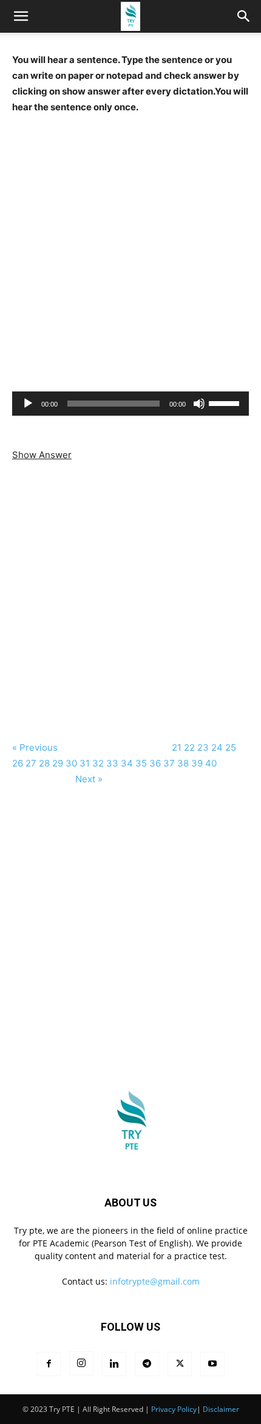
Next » (89, 779)
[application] (130, 403)
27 (30, 763)
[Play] (28, 404)
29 (57, 763)
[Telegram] (147, 1364)
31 (85, 763)
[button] (244, 16)
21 (176, 747)
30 (71, 763)
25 (230, 747)
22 (189, 747)
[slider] (226, 402)
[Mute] (199, 404)
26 (17, 763)
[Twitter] (180, 1364)
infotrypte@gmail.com (155, 1281)
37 (169, 763)
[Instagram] (81, 1363)
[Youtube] (212, 1364)
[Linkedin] (114, 1364)
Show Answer (42, 455)
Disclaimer (221, 1409)
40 (212, 763)
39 (197, 763)
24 (217, 747)
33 (112, 763)
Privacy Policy (174, 1409)
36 (155, 763)
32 (98, 763)
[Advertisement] (130, 245)
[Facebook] (48, 1364)
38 (183, 763)
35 (141, 763)
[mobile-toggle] (20, 16)
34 (127, 763)
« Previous (36, 747)
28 (44, 763)
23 (203, 747)
